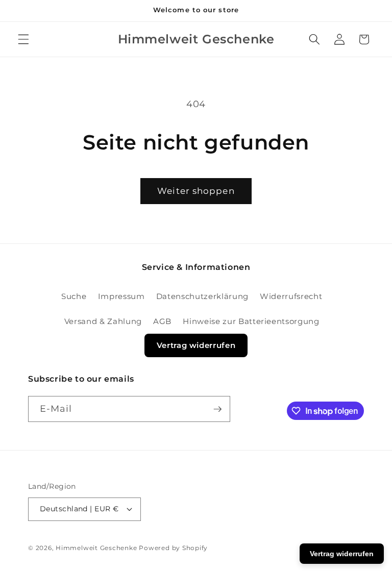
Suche (73, 296)
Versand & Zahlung (103, 321)
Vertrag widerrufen (196, 345)
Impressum (121, 296)
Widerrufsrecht (291, 296)
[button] (23, 39)
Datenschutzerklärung (202, 296)
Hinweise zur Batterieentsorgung (251, 321)
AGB (162, 321)
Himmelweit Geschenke (96, 548)
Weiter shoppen (195, 191)
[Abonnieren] (217, 409)
